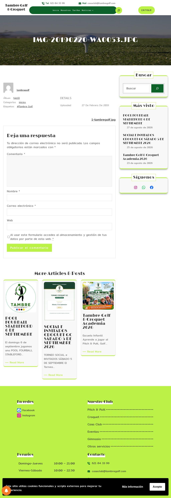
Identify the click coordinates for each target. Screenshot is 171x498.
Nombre (13, 191)
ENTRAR (146, 10)
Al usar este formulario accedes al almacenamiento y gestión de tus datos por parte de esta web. (58, 237)
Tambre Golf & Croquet (16, 8)
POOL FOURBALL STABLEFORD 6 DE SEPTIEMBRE (136, 119)
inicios (22, 102)
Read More (17, 363)
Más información (132, 486)
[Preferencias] (6, 490)
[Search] (157, 88)
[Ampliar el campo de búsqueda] (118, 10)
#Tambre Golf (25, 106)
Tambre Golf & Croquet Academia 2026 (141, 157)
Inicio (56, 10)
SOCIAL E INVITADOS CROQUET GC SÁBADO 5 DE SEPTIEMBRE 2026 (143, 139)
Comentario (16, 154)
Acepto (157, 486)
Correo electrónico (21, 206)
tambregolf (23, 90)
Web (10, 220)
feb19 (16, 98)
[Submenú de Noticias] (92, 10)
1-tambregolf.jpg (104, 119)
